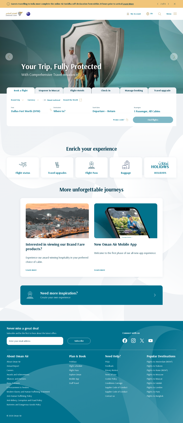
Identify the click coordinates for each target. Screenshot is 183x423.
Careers (10, 370)
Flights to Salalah (154, 383)
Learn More (128, 3)
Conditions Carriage (113, 383)
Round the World (70, 100)
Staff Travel (74, 383)
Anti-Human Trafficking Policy (19, 396)
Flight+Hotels (77, 90)
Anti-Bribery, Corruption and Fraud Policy (24, 400)
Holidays (73, 361)
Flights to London (154, 387)
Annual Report (13, 366)
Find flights (153, 119)
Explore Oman (75, 374)
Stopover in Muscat (49, 90)
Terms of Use (110, 374)
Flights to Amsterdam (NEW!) (159, 361)
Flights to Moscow (155, 374)
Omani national (53, 100)
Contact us (110, 396)
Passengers (137, 107)
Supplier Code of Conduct (116, 387)
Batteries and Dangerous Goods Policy (24, 404)
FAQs (107, 361)
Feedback (109, 366)
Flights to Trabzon (155, 366)
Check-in (105, 90)
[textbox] (17, 100)
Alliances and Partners (16, 378)
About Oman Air (13, 361)
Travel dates (96, 107)
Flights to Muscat (154, 378)
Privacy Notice (111, 370)
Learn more (31, 270)
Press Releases (13, 383)
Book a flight (21, 90)
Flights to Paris (153, 391)
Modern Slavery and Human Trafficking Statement (28, 391)
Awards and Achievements (18, 374)
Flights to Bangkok (155, 396)
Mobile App (74, 378)
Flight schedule (75, 366)
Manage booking (134, 90)
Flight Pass (74, 370)
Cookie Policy (111, 378)
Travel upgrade (162, 90)
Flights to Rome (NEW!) (157, 370)
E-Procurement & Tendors (18, 387)
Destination (57, 107)
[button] (157, 3)
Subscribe (79, 340)
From (12, 107)
